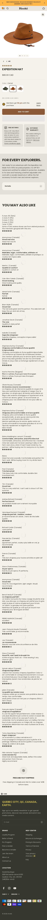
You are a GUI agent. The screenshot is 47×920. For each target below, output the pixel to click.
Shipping (29, 835)
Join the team (7, 853)
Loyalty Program (8, 835)
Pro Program (7, 842)
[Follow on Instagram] (9, 888)
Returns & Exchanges (34, 838)
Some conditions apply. (12, 143)
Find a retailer (7, 846)
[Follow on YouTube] (14, 888)
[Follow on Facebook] (3, 888)
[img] (7, 231)
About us (5, 857)
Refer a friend (7, 838)
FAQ (27, 860)
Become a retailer (9, 850)
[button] (7, 66)
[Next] (44, 3)
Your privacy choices (30, 854)
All (9, 61)
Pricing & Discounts (33, 842)
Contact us (6, 861)
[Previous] (2, 3)
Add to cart (23, 112)
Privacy (28, 850)
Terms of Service (32, 846)
